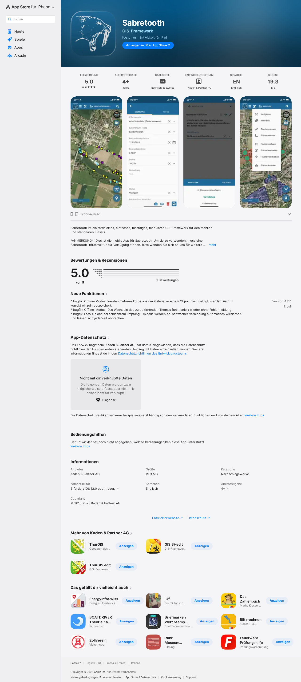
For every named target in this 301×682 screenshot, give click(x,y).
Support (191, 677)
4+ (223, 488)
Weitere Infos (254, 415)
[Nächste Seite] (296, 152)
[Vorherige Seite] (66, 152)
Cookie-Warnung (171, 677)
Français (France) (116, 663)
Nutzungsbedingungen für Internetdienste (96, 677)
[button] (30, 31)
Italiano (135, 663)
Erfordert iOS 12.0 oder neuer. (93, 488)
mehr (212, 245)
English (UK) (93, 663)
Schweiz (76, 663)
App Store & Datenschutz (141, 677)
